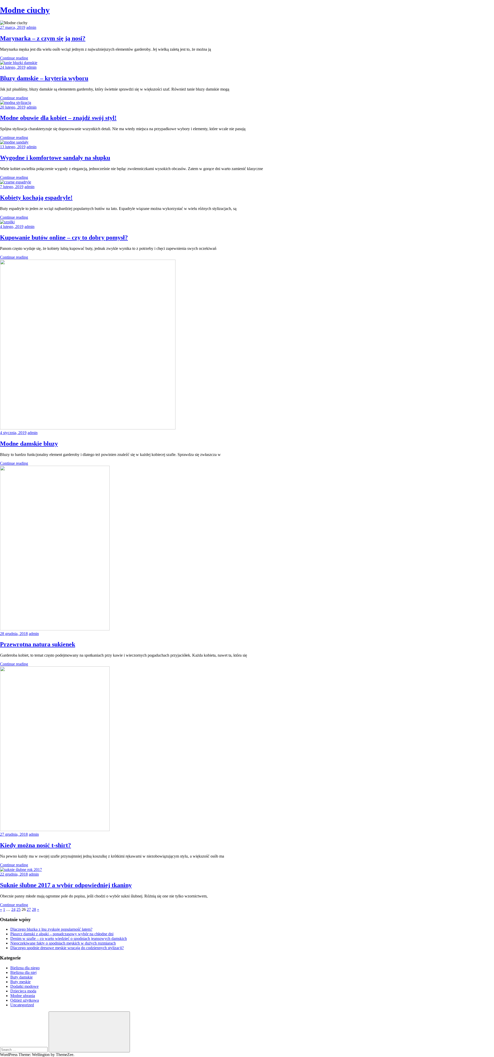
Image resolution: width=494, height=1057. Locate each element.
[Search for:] (24, 1049)
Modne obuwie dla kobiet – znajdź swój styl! (58, 117)
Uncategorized (22, 1005)
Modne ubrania (22, 995)
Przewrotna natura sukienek (37, 644)
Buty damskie (21, 977)
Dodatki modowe (24, 986)
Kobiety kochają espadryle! (36, 197)
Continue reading (14, 58)
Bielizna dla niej (23, 972)
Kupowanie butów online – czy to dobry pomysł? (64, 237)
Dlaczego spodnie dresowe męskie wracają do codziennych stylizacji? (67, 948)
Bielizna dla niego (25, 968)
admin (31, 27)
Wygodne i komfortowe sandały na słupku (55, 157)
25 (18, 909)
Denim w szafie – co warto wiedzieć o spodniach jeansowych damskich (68, 938)
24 (13, 909)
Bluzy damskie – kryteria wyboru (44, 78)
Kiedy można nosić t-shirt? (35, 845)
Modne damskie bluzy (29, 443)
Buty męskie (20, 982)
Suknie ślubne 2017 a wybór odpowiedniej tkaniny (66, 885)
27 (29, 909)
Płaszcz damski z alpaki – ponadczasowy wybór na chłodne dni (61, 934)
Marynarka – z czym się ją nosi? (42, 38)
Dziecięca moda (23, 991)
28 (34, 909)
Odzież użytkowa (24, 1000)
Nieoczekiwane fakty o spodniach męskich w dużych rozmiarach (63, 943)
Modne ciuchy (25, 10)
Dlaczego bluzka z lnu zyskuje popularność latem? (51, 929)
